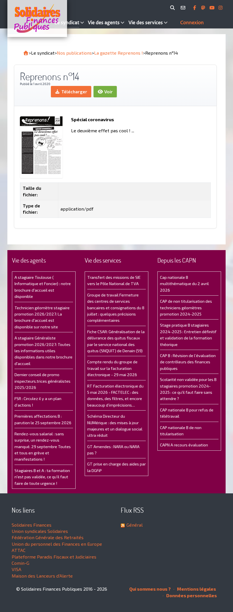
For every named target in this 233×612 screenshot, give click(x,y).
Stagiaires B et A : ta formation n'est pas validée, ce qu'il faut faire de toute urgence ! (42, 477)
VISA (16, 569)
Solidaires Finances (31, 524)
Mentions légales (196, 589)
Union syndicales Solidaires (40, 531)
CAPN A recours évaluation (184, 444)
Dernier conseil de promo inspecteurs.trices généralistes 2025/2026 (42, 381)
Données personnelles (191, 595)
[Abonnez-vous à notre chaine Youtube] (212, 8)
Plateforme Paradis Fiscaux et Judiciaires (54, 556)
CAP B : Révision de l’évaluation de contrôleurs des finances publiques (188, 362)
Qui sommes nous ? (150, 589)
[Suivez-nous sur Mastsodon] (203, 8)
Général (134, 524)
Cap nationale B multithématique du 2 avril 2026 (184, 283)
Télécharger (73, 91)
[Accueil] (30, 18)
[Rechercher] (173, 7)
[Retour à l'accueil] (26, 53)
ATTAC (19, 550)
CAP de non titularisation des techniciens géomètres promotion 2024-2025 (186, 307)
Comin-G (20, 563)
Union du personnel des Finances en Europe (57, 544)
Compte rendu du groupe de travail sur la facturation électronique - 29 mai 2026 (112, 368)
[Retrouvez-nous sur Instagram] (220, 8)
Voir (108, 91)
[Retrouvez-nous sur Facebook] (195, 8)
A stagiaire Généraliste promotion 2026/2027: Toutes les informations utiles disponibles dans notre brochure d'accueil (43, 350)
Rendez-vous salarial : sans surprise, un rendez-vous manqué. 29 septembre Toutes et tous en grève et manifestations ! (42, 446)
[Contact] (184, 7)
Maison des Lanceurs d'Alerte (42, 575)
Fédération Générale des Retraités (48, 537)
